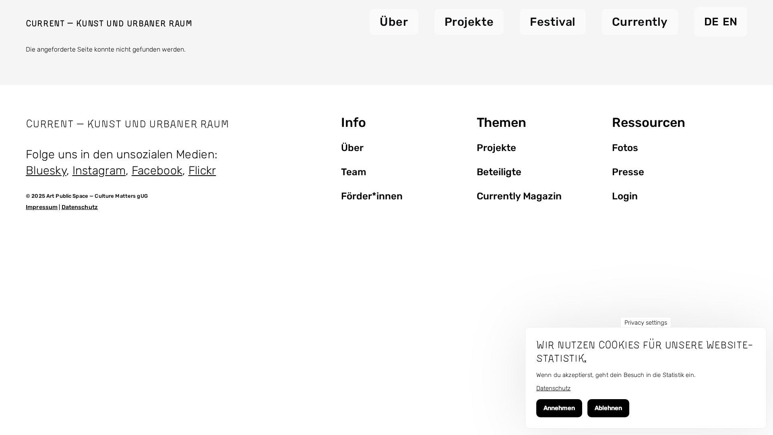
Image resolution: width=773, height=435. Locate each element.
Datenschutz (80, 207)
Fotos (625, 147)
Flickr (202, 170)
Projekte (496, 147)
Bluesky (46, 170)
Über (352, 147)
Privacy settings (645, 322)
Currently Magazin (519, 196)
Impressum (42, 207)
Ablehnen (608, 408)
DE (711, 21)
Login (625, 196)
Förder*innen (372, 196)
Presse (628, 172)
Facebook (157, 170)
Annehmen (559, 408)
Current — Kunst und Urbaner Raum (109, 23)
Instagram (99, 170)
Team (353, 172)
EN (730, 21)
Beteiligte (499, 172)
